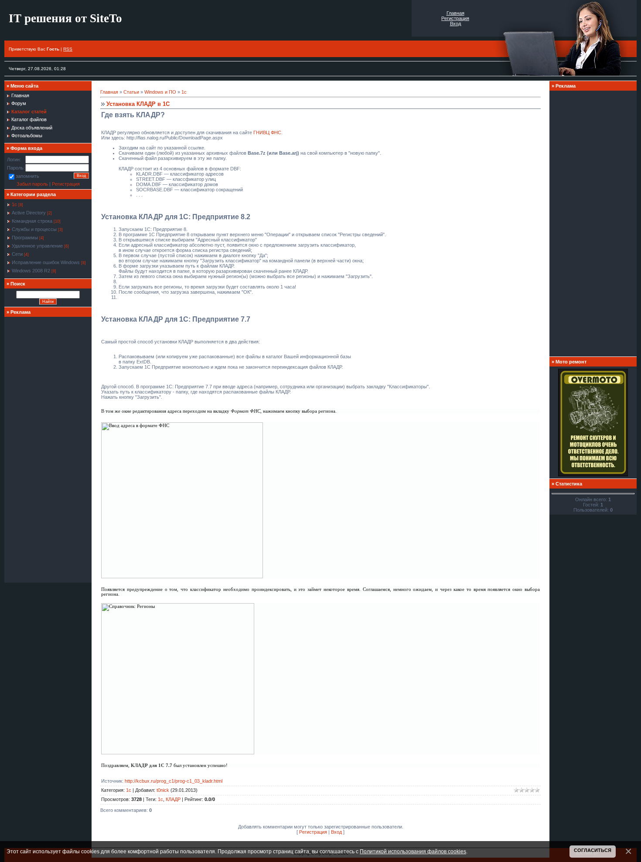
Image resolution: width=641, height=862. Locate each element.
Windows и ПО (160, 92)
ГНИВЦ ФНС (267, 132)
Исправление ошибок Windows (46, 262)
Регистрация (455, 18)
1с (14, 204)
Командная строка (32, 221)
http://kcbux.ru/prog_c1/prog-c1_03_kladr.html (173, 781)
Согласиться (592, 850)
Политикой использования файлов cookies (413, 851)
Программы (25, 237)
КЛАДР (173, 799)
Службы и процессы (34, 229)
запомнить (27, 176)
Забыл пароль (32, 184)
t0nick (163, 790)
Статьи (131, 92)
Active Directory (29, 212)
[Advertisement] (48, 449)
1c (160, 799)
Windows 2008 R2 (31, 270)
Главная (455, 13)
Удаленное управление (37, 245)
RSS (67, 49)
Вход (455, 23)
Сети (17, 254)
